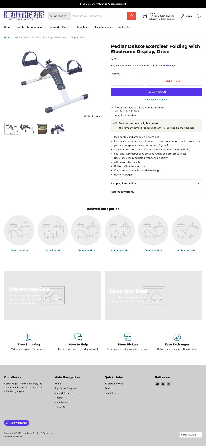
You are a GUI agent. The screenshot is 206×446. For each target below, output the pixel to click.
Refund (108, 388)
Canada (189, 434)
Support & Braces (60, 27)
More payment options (156, 99)
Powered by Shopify (13, 436)
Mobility (82, 27)
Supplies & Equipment (29, 27)
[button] (12, 128)
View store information (125, 115)
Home (7, 27)
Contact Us (124, 27)
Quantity (115, 74)
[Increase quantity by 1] (139, 81)
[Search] (131, 16)
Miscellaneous (102, 27)
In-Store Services (114, 383)
